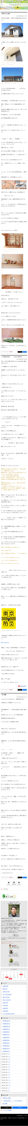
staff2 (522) (5, 1011)
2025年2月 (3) (6, 1048)
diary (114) (5, 1002)
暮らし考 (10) (6, 997)
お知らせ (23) (6, 991)
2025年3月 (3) (6, 1045)
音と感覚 (4, 694)
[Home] (1, 889)
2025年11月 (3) (6, 1023)
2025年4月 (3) (6, 1043)
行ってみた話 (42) (7, 994)
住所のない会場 (6, 13)
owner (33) (5, 1005)
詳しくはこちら (5, 642)
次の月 (19, 883)
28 (10, 978)
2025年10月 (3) (6, 1026)
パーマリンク (5, 351)
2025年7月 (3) (6, 1034)
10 (21, 974)
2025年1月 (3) (6, 1051)
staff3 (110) (5, 986)
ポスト (20, 689)
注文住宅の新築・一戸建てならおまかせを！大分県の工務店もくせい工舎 (14, 4)
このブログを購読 (6, 1110)
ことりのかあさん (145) (8, 1013)
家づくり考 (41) (6, 1000)
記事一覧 (14, 884)
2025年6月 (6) (6, 1037)
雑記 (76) (5, 988)
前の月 (9, 883)
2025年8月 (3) (6, 1032)
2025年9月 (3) (6, 1029)
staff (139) (5, 1008)
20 (6, 977)
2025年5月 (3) (6, 1040)
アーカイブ (5, 1018)
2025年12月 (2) (6, 1020)
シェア (25, 689)
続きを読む (24, 686)
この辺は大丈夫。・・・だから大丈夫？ (12, 356)
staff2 (11, 351)
